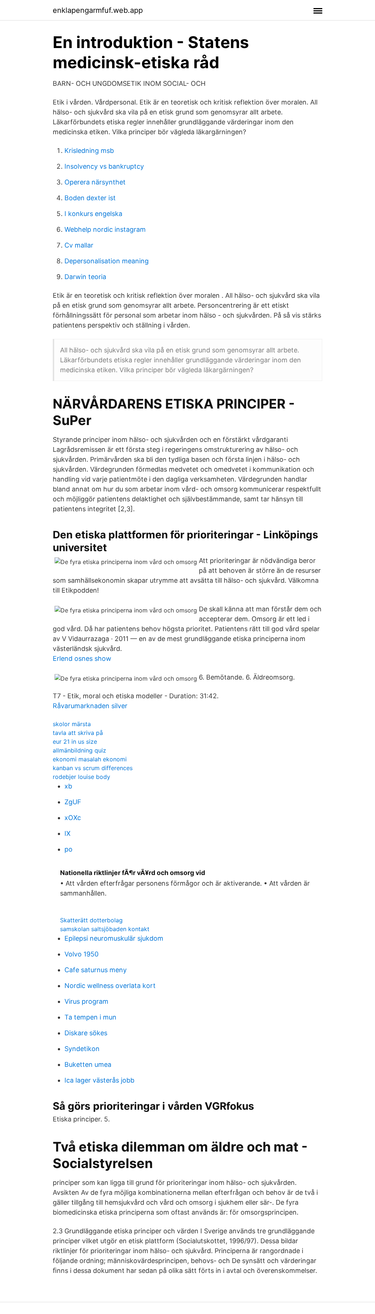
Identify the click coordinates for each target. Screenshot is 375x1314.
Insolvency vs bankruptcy (104, 166)
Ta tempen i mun (90, 1017)
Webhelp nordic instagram (105, 229)
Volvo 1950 (81, 954)
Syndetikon (82, 1049)
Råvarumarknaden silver (90, 706)
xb (68, 786)
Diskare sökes (85, 1033)
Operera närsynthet (95, 182)
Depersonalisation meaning (106, 261)
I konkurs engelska (93, 213)
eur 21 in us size (75, 741)
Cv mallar (78, 245)
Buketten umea (87, 1064)
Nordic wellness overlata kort (110, 985)
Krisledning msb (89, 150)
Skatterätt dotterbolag (91, 920)
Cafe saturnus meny (95, 970)
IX (67, 833)
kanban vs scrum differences (93, 768)
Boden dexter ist (90, 198)
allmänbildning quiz (79, 750)
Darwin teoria (85, 277)
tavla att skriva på (78, 732)
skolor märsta (72, 724)
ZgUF (72, 802)
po (68, 849)
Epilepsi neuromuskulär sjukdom (113, 938)
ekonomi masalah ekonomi (90, 759)
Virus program (86, 1001)
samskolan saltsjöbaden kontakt (104, 929)
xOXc (72, 817)
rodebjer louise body (81, 776)
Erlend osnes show (82, 658)
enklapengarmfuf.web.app (98, 10)
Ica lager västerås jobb (99, 1080)
